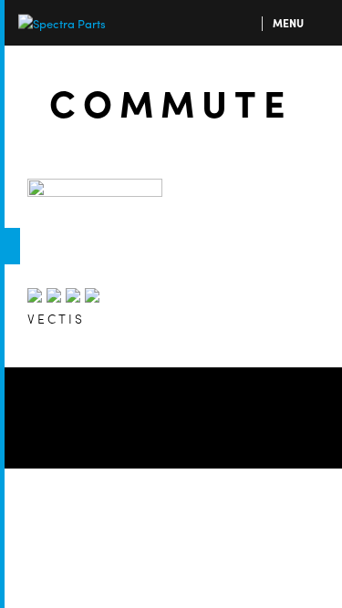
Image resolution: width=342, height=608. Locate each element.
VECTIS (56, 318)
